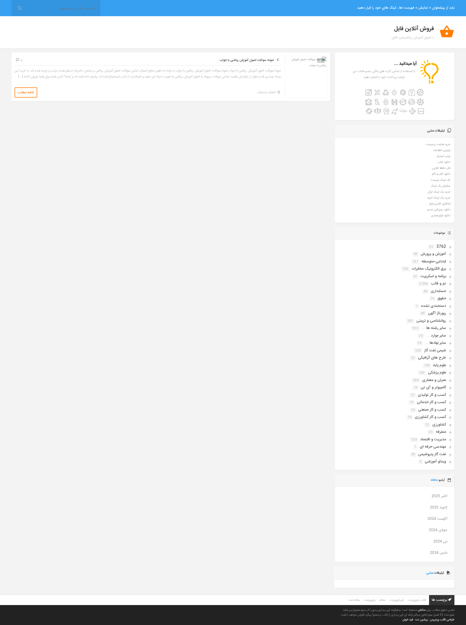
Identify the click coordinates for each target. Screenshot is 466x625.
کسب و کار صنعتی (432, 410)
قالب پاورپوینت (417, 600)
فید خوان (407, 619)
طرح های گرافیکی (432, 358)
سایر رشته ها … (434, 328)
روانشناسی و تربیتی (431, 321)
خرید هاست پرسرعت (438, 144)
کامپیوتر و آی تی (433, 387)
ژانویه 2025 (438, 507)
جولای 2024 (438, 530)
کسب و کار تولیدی (432, 395)
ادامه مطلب (26, 92)
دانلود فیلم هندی (440, 215)
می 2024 (440, 541)
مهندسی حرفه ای (433, 447)
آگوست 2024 (437, 519)
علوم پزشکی (437, 372)
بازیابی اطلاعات (441, 150)
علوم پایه (439, 365)
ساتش (422, 610)
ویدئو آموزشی (435, 461)
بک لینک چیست (440, 180)
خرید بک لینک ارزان (439, 192)
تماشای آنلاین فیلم (439, 203)
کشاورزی (439, 424)
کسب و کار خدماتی (431, 402)
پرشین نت (421, 619)
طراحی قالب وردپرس (442, 619)
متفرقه (441, 432)
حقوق (441, 298)
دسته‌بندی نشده (433, 306)
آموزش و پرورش (267, 92)
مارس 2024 (438, 553)
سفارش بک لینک (440, 186)
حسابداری (438, 291)
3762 (441, 246)
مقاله (382, 600)
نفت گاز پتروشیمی (432, 454)
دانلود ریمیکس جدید (438, 209)
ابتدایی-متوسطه (434, 261)
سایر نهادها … (435, 343)
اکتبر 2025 (439, 496)
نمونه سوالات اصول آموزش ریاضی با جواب (247, 60)
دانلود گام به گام (441, 174)
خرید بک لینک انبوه (438, 197)
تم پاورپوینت (396, 600)
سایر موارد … (436, 335)
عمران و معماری (434, 380)
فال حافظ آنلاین (441, 168)
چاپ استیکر (443, 156)
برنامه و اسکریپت (433, 276)
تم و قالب (438, 283)
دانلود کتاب (444, 162)
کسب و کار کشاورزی (430, 417)
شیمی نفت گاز (435, 350)
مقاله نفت (354, 600)
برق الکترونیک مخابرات (429, 269)
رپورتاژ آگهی (437, 313)
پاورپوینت (369, 600)
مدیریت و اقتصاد (433, 439)
